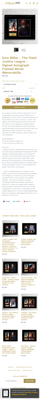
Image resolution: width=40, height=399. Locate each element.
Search (11, 367)
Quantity (32, 88)
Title (3, 88)
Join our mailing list (20, 376)
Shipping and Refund (24, 367)
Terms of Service (13, 370)
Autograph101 (22, 387)
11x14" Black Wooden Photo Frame (13, 81)
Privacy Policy (27, 370)
